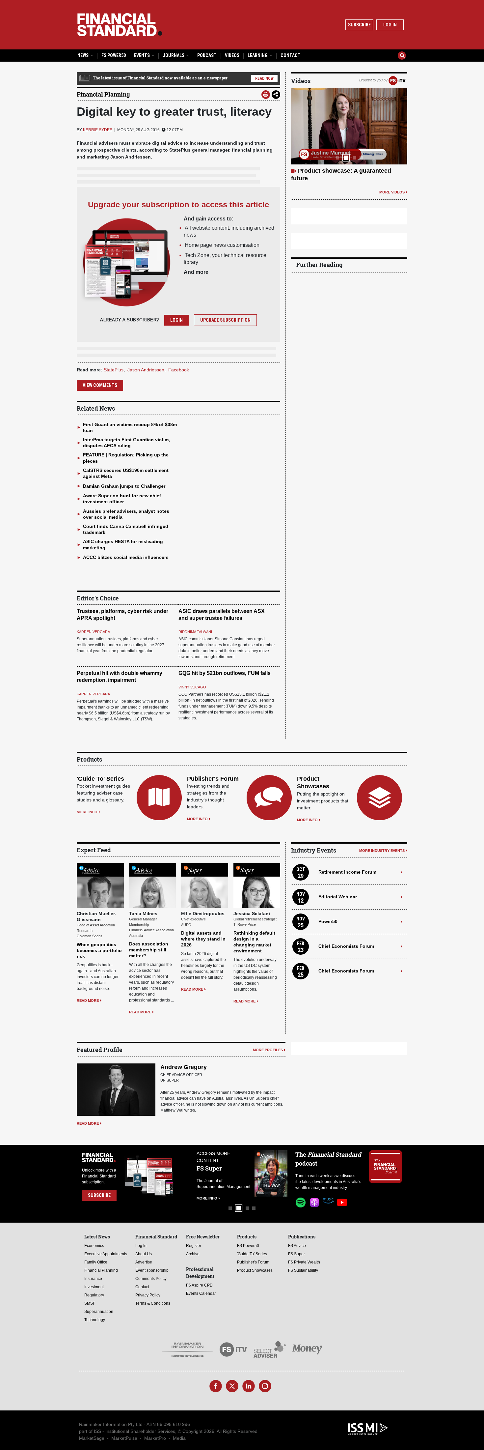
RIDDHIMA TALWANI (195, 632)
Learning (258, 55)
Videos (232, 55)
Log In (390, 25)
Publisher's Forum (213, 778)
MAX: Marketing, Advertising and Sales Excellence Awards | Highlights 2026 (343, 178)
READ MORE (88, 1000)
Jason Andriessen (145, 369)
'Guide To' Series (100, 778)
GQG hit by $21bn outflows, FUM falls (224, 673)
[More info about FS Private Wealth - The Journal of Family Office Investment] (282, 1173)
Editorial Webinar (337, 896)
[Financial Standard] (119, 24)
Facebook (178, 369)
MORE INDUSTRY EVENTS (382, 851)
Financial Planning (103, 94)
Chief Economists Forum (346, 946)
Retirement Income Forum (347, 872)
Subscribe (359, 25)
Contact (291, 55)
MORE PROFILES (268, 1050)
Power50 (327, 921)
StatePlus (113, 369)
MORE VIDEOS (392, 200)
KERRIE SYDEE (97, 130)
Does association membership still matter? (148, 949)
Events (142, 55)
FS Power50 (113, 55)
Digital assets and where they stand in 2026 (203, 938)
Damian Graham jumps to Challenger (124, 486)
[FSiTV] (397, 80)
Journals (174, 55)
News (83, 55)
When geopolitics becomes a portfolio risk (99, 950)
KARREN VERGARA (93, 632)
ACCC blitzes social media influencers (126, 557)
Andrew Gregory (183, 1067)
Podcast (207, 55)
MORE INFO (87, 812)
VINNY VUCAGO (192, 687)
